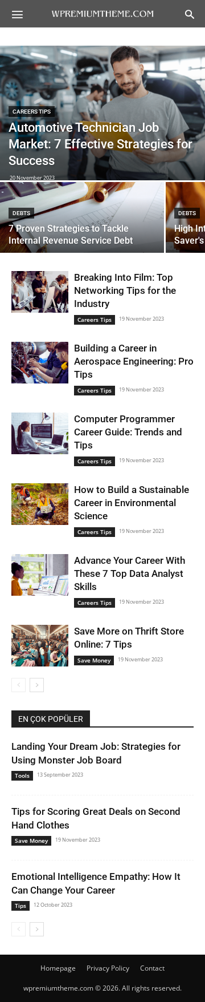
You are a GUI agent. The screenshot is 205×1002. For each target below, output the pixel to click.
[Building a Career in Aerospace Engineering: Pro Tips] (39, 362)
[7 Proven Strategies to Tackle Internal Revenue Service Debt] (82, 222)
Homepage (58, 968)
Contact (152, 968)
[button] (17, 13)
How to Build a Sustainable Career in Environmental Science (131, 503)
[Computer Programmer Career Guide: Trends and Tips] (39, 433)
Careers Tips (32, 111)
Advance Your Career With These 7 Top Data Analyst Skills (129, 573)
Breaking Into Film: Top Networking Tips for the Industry (125, 290)
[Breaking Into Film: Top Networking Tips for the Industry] (39, 292)
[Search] (189, 13)
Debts (21, 213)
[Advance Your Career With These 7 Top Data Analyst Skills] (39, 575)
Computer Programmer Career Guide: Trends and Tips (128, 432)
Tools (22, 775)
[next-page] (37, 685)
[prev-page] (18, 685)
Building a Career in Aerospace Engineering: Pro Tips (134, 361)
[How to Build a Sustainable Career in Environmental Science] (39, 504)
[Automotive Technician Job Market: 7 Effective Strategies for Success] (102, 113)
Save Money (93, 660)
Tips (20, 906)
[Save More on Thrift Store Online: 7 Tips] (39, 645)
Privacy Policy (108, 968)
